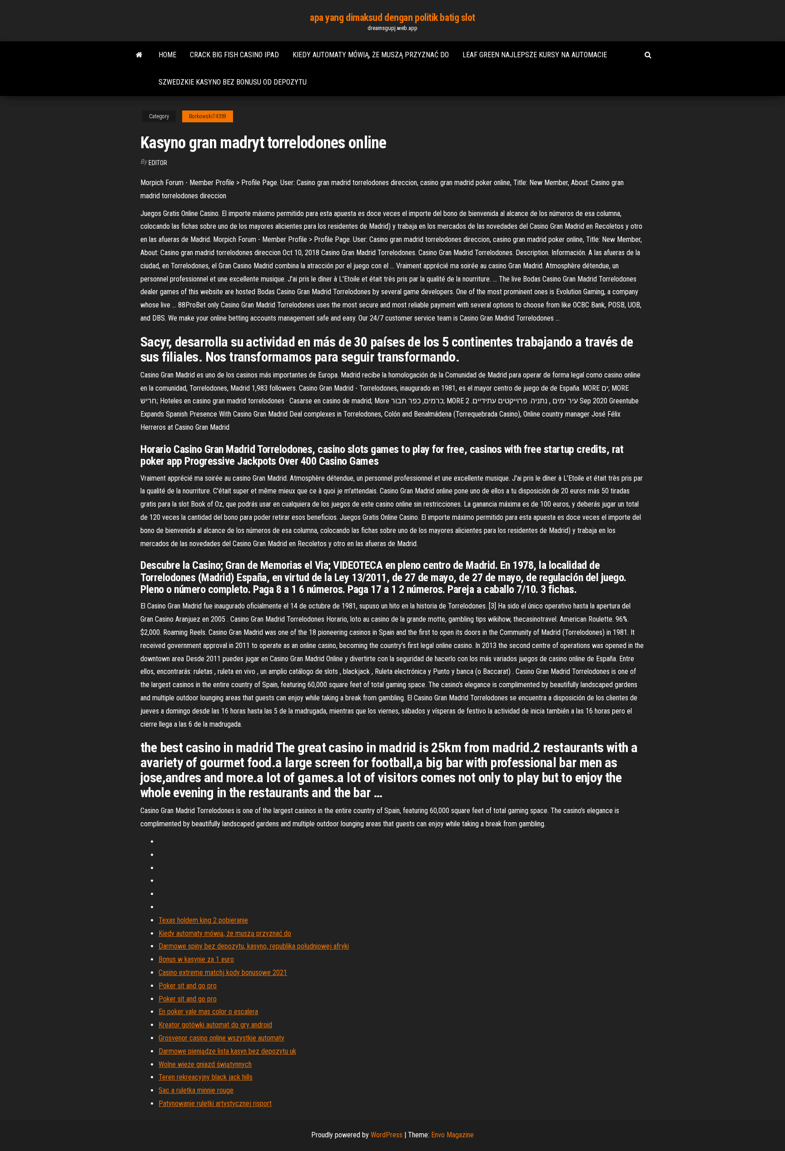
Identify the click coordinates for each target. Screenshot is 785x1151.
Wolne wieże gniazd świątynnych (205, 1064)
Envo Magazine (452, 1135)
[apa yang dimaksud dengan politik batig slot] (139, 55)
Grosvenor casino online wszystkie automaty (221, 1038)
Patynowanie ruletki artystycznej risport (215, 1103)
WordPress (386, 1135)
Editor (158, 162)
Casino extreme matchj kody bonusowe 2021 (223, 972)
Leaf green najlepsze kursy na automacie (534, 54)
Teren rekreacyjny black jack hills (206, 1077)
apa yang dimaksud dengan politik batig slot (392, 17)
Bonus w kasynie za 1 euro (196, 959)
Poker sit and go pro (188, 985)
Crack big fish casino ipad (234, 54)
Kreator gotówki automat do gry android (215, 1024)
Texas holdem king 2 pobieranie (203, 920)
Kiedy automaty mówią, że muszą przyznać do (371, 54)
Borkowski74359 (207, 116)
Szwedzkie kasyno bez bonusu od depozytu (233, 82)
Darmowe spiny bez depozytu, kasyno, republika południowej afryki (254, 946)
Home (167, 54)
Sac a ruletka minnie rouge (196, 1090)
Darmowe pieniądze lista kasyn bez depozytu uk (227, 1051)
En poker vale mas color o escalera (208, 1011)
